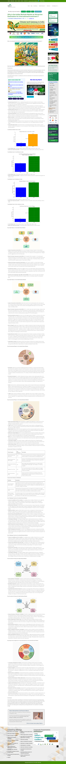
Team (16, 0)
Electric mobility (52, 85)
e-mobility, (13, 89)
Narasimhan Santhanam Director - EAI (16, 18)
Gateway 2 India (13, 92)
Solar (32, 11)
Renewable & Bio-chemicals (12, 749)
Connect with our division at (33, 1)
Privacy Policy (42, 0)
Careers (19, 0)
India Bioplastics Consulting (25, 745)
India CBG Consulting (24, 739)
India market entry (38, 11)
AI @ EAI (8, 757)
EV (49, 77)
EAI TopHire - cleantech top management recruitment (53, 102)
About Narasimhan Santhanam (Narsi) (19, 710)
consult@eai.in (52, 21)
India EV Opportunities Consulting (26, 734)
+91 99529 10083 (52, 16)
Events (22, 0)
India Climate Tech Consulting (12, 731)
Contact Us (26, 0)
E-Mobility (10, 98)
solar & (16, 89)
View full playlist (30, 96)
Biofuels (30, 18)
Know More (53, 128)
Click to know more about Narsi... (35, 723)
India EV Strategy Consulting (12, 735)
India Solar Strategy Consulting (12, 733)
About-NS (12, 0)
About (9, 0)
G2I (33, 18)
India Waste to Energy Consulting (26, 743)
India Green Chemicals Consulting (26, 747)
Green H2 (28, 11)
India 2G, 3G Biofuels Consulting (26, 741)
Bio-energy (23, 11)
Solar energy (51, 83)
